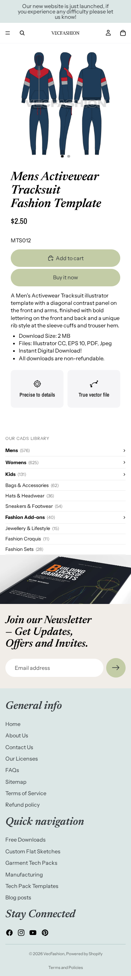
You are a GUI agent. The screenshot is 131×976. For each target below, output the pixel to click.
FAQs (12, 770)
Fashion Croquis (27, 539)
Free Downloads (25, 840)
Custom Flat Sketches (32, 851)
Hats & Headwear (29, 496)
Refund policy (22, 805)
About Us (16, 735)
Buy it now (65, 277)
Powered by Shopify (84, 953)
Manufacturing (24, 874)
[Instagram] (21, 933)
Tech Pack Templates (31, 886)
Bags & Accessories (32, 485)
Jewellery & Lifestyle (32, 528)
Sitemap (16, 781)
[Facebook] (9, 933)
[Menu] (7, 33)
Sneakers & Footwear (33, 506)
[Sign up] (116, 668)
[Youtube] (33, 933)
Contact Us (19, 747)
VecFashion (53, 953)
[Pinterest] (45, 933)
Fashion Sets (24, 549)
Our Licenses (21, 758)
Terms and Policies (65, 967)
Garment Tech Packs (31, 862)
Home (12, 724)
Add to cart (70, 258)
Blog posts (18, 897)
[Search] (22, 33)
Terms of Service (25, 793)
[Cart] (123, 33)
